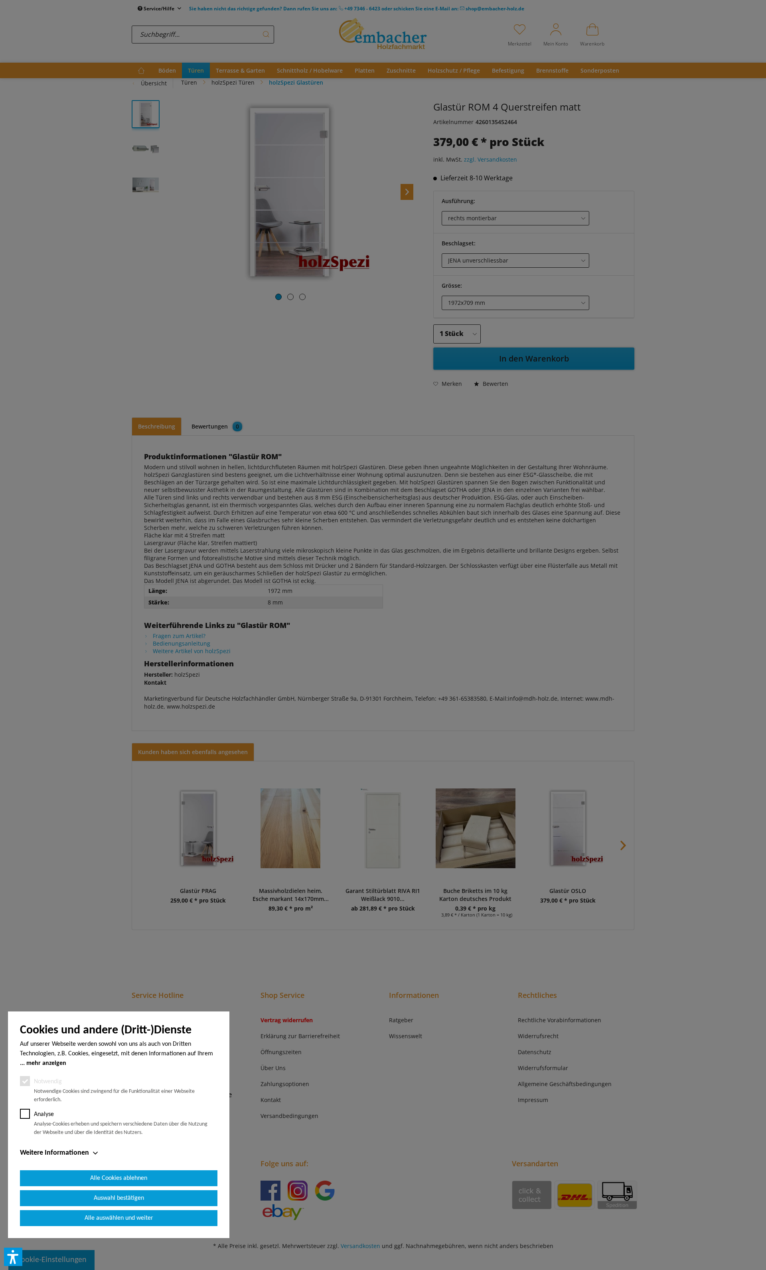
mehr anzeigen (46, 1063)
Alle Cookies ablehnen (118, 1178)
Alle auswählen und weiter (119, 1218)
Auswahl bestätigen (119, 1198)
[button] (13, 1257)
